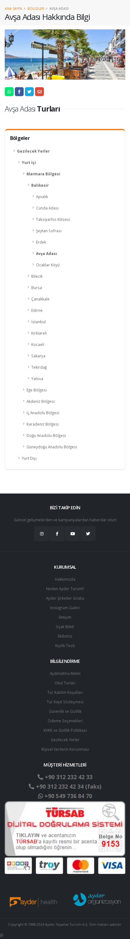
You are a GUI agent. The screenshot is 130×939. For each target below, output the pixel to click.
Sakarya (38, 355)
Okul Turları (65, 682)
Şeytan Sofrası (49, 230)
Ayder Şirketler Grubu (65, 598)
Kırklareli (39, 333)
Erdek (41, 242)
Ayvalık (42, 196)
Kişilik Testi (65, 645)
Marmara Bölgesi (43, 173)
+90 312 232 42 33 (67, 777)
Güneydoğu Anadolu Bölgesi (52, 446)
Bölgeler (35, 8)
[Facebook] (57, 533)
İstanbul (38, 321)
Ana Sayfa (13, 8)
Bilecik (37, 276)
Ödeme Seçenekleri (65, 720)
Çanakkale (40, 298)
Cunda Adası (47, 207)
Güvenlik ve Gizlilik (65, 711)
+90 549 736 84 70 (67, 796)
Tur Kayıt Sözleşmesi (65, 701)
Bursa (36, 287)
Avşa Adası (46, 253)
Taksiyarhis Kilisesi (53, 219)
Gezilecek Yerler (33, 151)
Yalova (37, 378)
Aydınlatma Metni (65, 673)
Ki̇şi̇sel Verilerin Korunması (65, 749)
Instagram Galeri (65, 607)
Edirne (37, 310)
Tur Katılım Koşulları (65, 692)
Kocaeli (37, 344)
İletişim (65, 617)
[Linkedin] (72, 533)
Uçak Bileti (65, 626)
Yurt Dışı (29, 458)
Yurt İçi (29, 162)
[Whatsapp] (1, 934)
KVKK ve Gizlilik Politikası (65, 730)
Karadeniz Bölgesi (43, 424)
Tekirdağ (39, 367)
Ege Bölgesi (37, 389)
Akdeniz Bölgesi (41, 401)
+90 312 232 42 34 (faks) (67, 786)
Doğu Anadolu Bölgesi (46, 435)
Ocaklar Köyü (48, 264)
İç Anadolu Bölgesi (43, 412)
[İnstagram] (41, 533)
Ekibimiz (65, 636)
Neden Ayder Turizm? (65, 588)
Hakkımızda (65, 579)
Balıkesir (40, 185)
